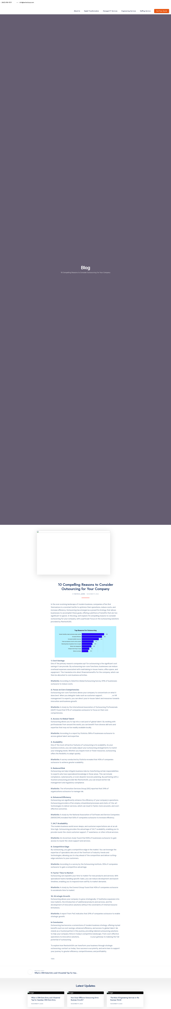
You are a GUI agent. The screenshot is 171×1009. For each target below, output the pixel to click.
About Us (77, 11)
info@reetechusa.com (27, 2)
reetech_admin (79, 594)
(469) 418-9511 (7, 2)
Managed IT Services (110, 11)
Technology (85, 581)
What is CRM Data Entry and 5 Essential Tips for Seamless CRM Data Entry (45, 999)
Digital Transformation (91, 11)
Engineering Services (129, 11)
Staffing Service (145, 11)
